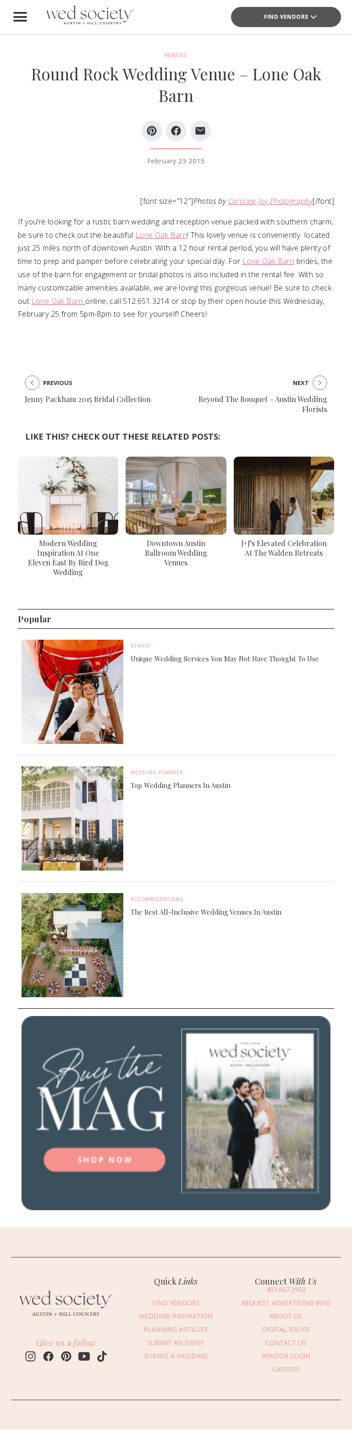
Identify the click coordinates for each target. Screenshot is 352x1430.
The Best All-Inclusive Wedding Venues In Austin (206, 911)
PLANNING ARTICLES (175, 1329)
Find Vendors (286, 17)
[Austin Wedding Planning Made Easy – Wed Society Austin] (89, 17)
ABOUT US (286, 1316)
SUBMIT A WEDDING (176, 1356)
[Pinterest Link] (66, 1357)
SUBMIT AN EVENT (176, 1342)
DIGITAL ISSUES (286, 1329)
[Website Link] (66, 1318)
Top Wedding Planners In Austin (181, 785)
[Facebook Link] (48, 1357)
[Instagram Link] (30, 1357)
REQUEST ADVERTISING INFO (286, 1302)
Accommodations (157, 899)
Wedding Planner (157, 772)
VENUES (176, 55)
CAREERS (286, 1369)
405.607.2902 (286, 1289)
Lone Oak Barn (161, 235)
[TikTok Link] (102, 1357)
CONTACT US (285, 1342)
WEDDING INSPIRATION (176, 1316)
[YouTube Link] (84, 1357)
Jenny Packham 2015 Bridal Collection (88, 399)
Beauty (140, 645)
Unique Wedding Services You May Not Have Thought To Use (225, 658)
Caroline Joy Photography (270, 201)
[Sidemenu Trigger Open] (20, 17)
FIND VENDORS (176, 1302)
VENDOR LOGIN (286, 1356)
